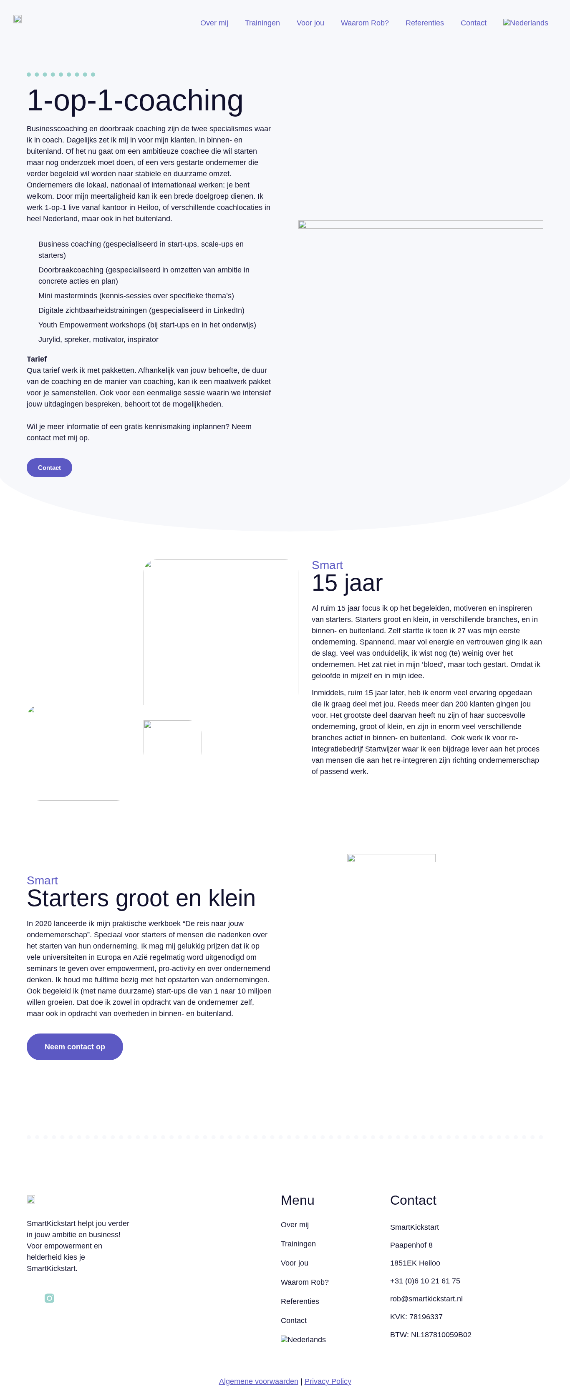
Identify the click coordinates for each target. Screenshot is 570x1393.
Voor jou (310, 23)
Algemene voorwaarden (258, 1381)
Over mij (214, 23)
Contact (474, 23)
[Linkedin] (31, 1298)
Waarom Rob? (365, 23)
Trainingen (262, 23)
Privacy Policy (328, 1381)
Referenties (425, 23)
